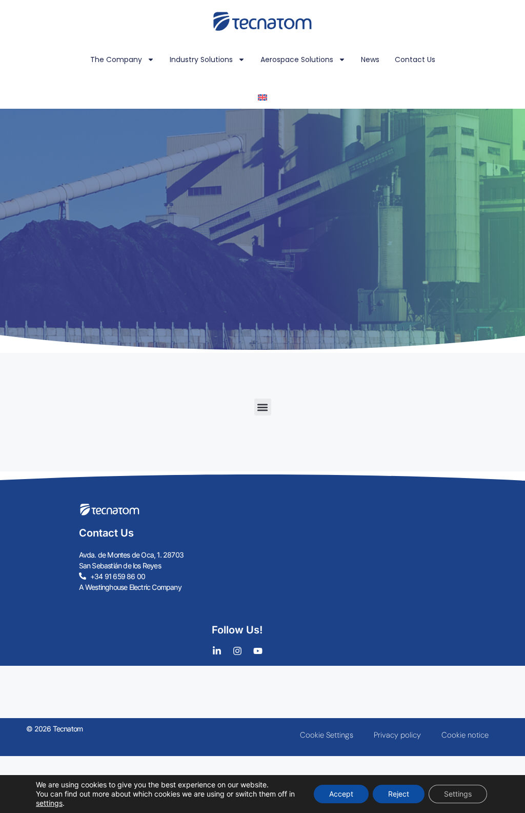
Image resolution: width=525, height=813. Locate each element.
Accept (341, 793)
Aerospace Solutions (296, 59)
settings (49, 803)
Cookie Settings (326, 735)
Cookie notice (465, 735)
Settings (458, 793)
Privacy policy (397, 735)
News (370, 59)
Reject (398, 793)
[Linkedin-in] (216, 651)
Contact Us (415, 59)
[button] (262, 407)
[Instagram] (237, 651)
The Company (116, 59)
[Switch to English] (262, 97)
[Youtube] (257, 651)
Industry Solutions (201, 59)
